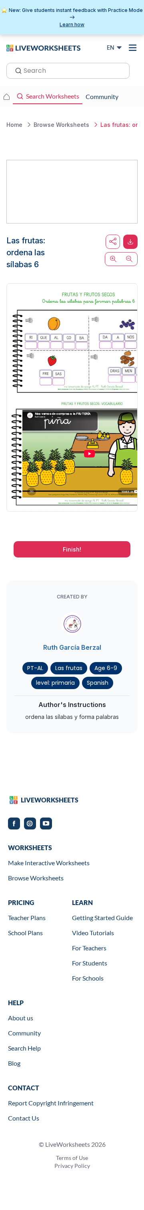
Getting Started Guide (102, 917)
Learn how (72, 24)
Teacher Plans (27, 917)
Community (24, 1033)
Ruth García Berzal (72, 647)
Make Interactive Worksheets (49, 862)
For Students (89, 963)
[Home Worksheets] (6, 96)
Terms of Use (72, 1157)
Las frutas (68, 668)
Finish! (72, 549)
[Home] (43, 47)
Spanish (97, 683)
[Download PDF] (130, 242)
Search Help (24, 1048)
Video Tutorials (93, 932)
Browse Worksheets (36, 878)
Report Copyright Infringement (51, 1103)
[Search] (16, 70)
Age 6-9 (105, 668)
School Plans (25, 932)
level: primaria (55, 683)
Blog (14, 1063)
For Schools (88, 978)
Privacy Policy (72, 1165)
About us (20, 1018)
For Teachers (89, 948)
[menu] (133, 47)
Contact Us (23, 1118)
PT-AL (35, 668)
